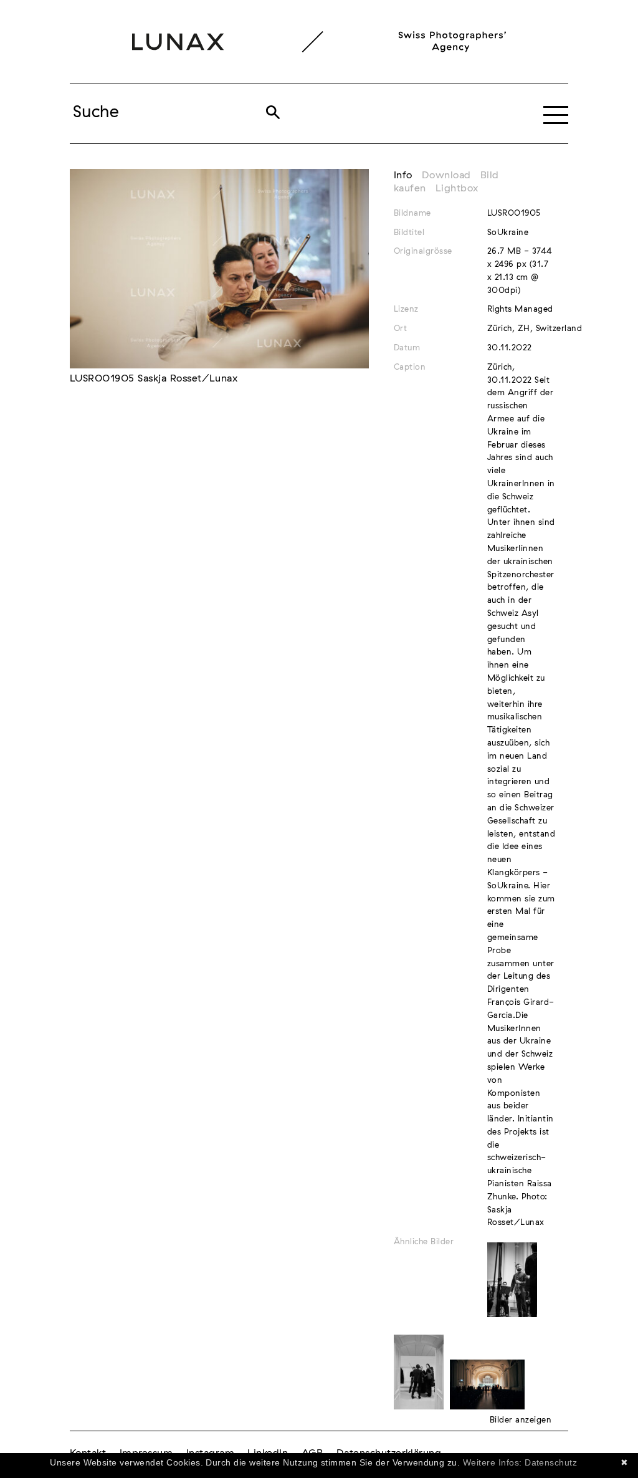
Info (403, 175)
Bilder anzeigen (520, 1420)
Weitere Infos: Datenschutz (520, 1462)
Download (446, 175)
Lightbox (457, 188)
